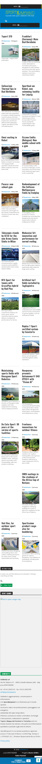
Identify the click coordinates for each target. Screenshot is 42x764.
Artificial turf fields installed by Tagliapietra (31, 282)
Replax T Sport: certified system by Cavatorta (30, 329)
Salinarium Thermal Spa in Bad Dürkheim (9, 88)
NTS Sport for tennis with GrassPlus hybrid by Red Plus (10, 284)
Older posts (8, 585)
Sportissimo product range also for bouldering (29, 527)
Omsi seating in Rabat (9, 139)
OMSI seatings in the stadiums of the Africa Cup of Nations (30, 478)
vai (28, 761)
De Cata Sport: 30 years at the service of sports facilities (10, 428)
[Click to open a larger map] (21, 632)
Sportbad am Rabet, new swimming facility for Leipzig (30, 90)
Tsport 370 (7, 36)
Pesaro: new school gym (7, 185)
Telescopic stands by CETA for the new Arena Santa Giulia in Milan (10, 237)
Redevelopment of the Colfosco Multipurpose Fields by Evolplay (31, 188)
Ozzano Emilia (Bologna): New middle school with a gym (31, 142)
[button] (24, 7)
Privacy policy (5, 741)
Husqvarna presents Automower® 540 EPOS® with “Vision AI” (31, 376)
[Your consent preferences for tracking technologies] (38, 760)
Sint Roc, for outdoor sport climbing (8, 526)
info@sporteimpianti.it (8, 692)
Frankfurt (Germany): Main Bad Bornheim (30, 39)
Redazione (6, 41)
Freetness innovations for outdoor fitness (29, 427)
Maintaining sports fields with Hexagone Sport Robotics (10, 375)
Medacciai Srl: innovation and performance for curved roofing (30, 237)
